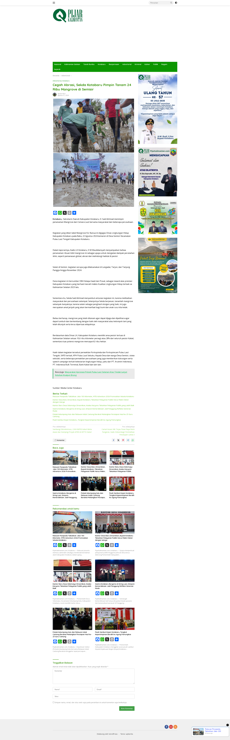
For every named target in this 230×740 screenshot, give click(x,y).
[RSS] (175, 727)
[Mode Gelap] (176, 3)
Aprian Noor (62, 94)
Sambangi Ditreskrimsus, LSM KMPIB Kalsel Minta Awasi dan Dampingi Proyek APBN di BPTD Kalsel (72, 429)
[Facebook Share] (113, 440)
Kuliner (147, 64)
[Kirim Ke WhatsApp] (133, 440)
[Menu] (54, 3)
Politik (155, 64)
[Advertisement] (115, 44)
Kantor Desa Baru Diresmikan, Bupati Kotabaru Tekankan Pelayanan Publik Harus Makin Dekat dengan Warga (91, 401)
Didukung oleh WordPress (107, 734)
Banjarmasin (114, 64)
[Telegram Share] (128, 440)
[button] (171, 3)
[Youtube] (171, 727)
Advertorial (126, 64)
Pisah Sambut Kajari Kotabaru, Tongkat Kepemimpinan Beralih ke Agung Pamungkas (87, 420)
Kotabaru (102, 64)
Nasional (57, 64)
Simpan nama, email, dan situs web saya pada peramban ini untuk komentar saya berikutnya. (91, 702)
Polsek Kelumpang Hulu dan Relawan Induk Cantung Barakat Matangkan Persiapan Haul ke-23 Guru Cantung (93, 415)
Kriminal (138, 64)
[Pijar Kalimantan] (68, 15)
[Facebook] (166, 727)
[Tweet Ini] (118, 440)
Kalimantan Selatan (72, 64)
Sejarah (57, 69)
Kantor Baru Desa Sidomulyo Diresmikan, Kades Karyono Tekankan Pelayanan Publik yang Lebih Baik (93, 405)
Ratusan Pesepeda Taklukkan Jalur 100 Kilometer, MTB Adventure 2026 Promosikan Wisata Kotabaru (93, 396)
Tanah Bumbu (89, 64)
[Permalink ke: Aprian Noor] (55, 94)
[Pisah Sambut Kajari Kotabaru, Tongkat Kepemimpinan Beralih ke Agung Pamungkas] (122, 484)
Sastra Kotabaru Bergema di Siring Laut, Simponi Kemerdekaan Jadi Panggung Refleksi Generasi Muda (92, 410)
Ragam (164, 64)
